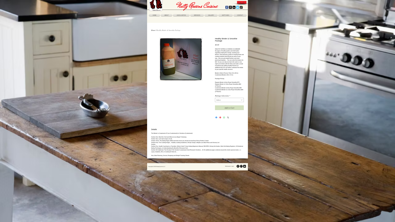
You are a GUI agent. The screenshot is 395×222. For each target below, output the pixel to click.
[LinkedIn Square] (234, 7)
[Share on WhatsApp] (224, 117)
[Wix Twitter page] (237, 7)
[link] (242, 2)
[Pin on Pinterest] (220, 117)
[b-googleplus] (241, 166)
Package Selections (222, 96)
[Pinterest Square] (230, 7)
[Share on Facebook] (216, 117)
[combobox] (229, 100)
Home (153, 30)
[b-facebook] (238, 166)
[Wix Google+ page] (241, 7)
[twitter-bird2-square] (244, 166)
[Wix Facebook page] (226, 7)
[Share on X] (228, 117)
